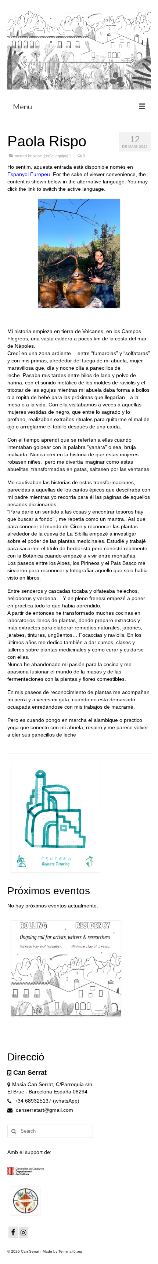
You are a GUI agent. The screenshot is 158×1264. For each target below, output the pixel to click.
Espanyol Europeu (28, 174)
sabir (37, 156)
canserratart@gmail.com (43, 1110)
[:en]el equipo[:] (57, 156)
